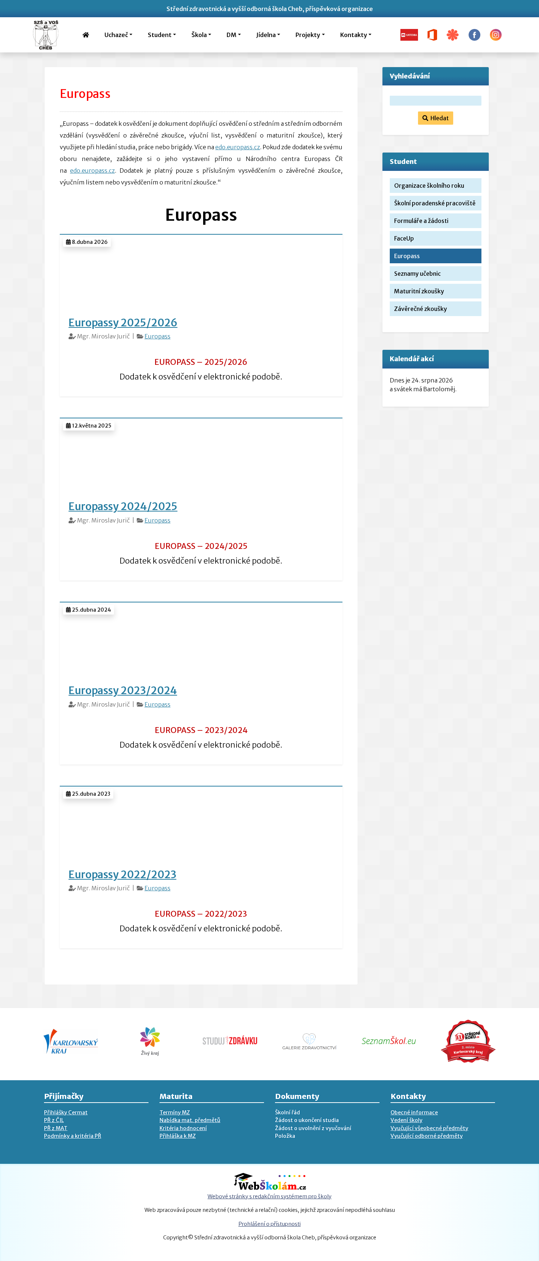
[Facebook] (474, 34)
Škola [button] (199, 35)
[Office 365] (432, 34)
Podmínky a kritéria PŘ (72, 1136)
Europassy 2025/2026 (123, 322)
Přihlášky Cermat (66, 1112)
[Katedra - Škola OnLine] (409, 34)
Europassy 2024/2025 (123, 506)
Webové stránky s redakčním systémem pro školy (269, 1196)
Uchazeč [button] (116, 35)
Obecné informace (414, 1112)
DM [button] (231, 35)
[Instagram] (496, 34)
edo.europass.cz (237, 147)
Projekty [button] (308, 35)
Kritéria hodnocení (183, 1128)
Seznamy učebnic (417, 273)
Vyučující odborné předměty (426, 1136)
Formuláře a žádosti (421, 220)
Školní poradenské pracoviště (435, 203)
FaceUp (404, 238)
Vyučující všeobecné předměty (429, 1128)
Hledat (438, 118)
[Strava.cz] (453, 34)
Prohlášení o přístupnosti (269, 1224)
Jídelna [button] (266, 35)
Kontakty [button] (353, 35)
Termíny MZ (175, 1112)
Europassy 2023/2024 (123, 690)
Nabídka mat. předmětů (190, 1120)
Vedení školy (406, 1120)
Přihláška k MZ (178, 1136)
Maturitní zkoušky (419, 291)
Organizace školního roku (429, 185)
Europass (157, 336)
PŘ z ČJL (54, 1120)
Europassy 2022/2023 (122, 874)
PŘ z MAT (55, 1128)
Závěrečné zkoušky (420, 308)
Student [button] (160, 35)
